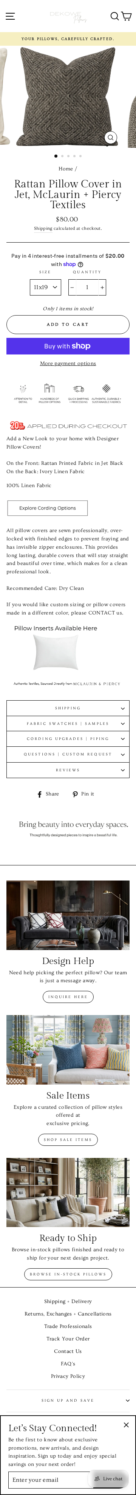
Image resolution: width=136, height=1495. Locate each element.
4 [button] (75, 157)
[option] (68, 39)
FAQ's (68, 1364)
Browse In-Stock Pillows (68, 1274)
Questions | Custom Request (68, 754)
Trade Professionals (68, 1326)
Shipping (43, 228)
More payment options (68, 364)
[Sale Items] (68, 1049)
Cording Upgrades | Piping (68, 739)
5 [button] (81, 157)
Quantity (87, 272)
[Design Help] (68, 915)
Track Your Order (68, 1339)
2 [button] (63, 157)
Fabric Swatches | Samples (68, 723)
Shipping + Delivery (68, 1301)
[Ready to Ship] (68, 1192)
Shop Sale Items (68, 1140)
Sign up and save (68, 1400)
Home (66, 169)
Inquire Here (68, 997)
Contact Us (68, 1351)
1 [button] (56, 156)
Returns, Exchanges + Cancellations (68, 1314)
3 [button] (69, 157)
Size (45, 272)
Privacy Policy (68, 1376)
